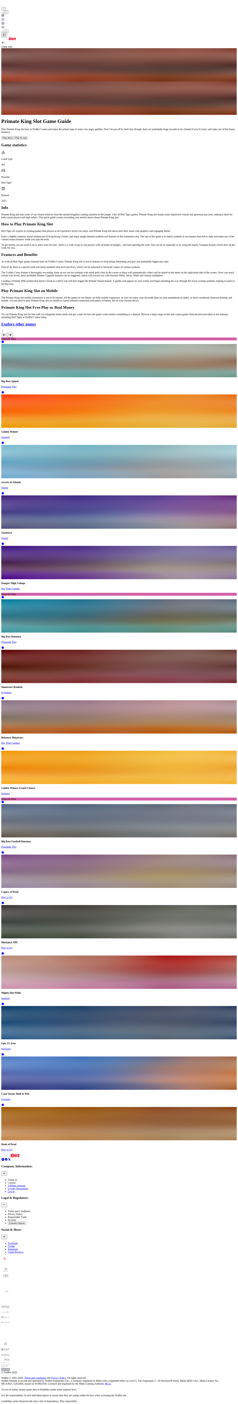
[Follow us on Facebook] (6, 1160)
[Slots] (119, 16)
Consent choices (17, 1223)
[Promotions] (4, 9)
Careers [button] (12, 1182)
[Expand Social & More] (4, 1237)
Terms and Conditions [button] (19, 1211)
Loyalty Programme (18, 1188)
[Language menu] (2, 31)
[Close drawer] (4, 35)
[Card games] (119, 20)
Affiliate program (16, 1185)
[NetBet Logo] (8, 39)
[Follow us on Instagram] (3, 1160)
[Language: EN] (6, 31)
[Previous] (4, 335)
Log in (11, 1191)
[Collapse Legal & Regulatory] (4, 1205)
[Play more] (6, 12)
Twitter (11, 1246)
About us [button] (12, 1179)
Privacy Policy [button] (15, 1214)
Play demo (8, 138)
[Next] (10, 335)
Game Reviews (15, 1252)
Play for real (21, 138)
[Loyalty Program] (119, 27)
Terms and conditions (35, 1377)
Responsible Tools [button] (17, 1217)
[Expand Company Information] (4, 1173)
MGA (108, 1383)
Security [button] (12, 1220)
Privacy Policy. (59, 1377)
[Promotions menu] (3, 9)
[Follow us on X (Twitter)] (9, 1160)
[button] (2, 342)
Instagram (13, 1249)
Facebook (13, 1243)
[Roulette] (119, 24)
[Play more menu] (2, 12)
